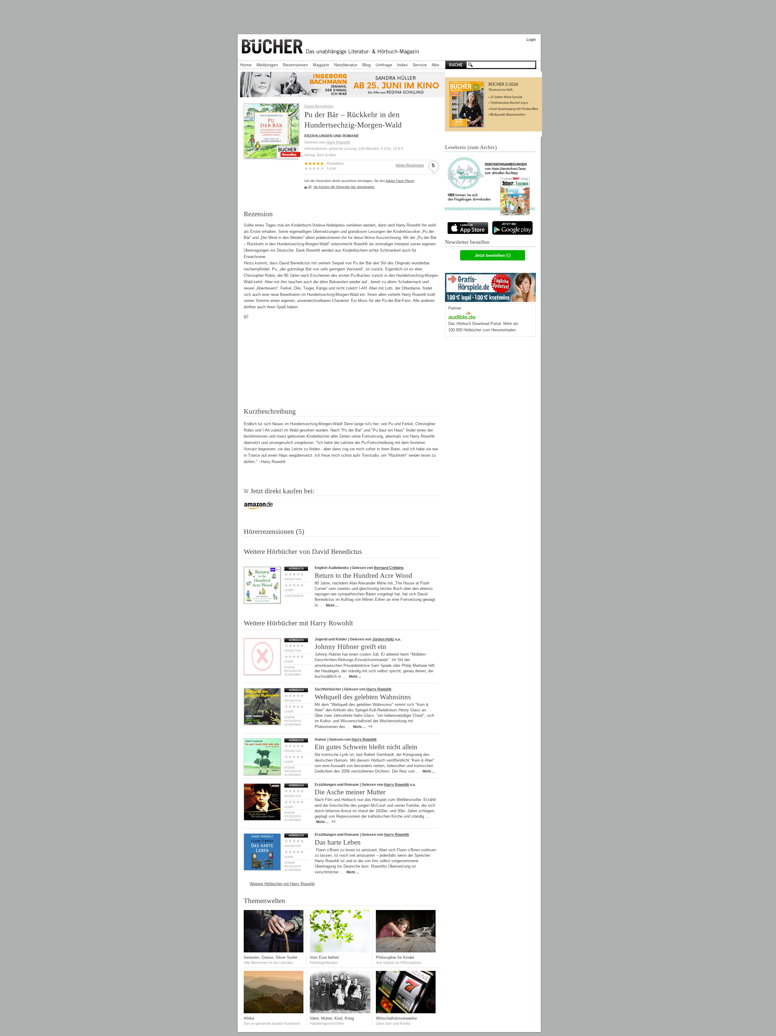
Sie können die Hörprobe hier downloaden (344, 187)
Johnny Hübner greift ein (350, 646)
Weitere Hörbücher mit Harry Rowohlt (282, 884)
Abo (435, 64)
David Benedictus (318, 106)
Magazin (321, 64)
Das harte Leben (338, 842)
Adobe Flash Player (400, 181)
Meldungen (267, 64)
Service (420, 64)
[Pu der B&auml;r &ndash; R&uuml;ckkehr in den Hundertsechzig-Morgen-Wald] (271, 156)
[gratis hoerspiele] (490, 286)
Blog (366, 64)
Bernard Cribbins (389, 568)
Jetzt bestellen (490, 255)
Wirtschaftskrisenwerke (396, 1018)
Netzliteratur (345, 64)
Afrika (249, 1018)
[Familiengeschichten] (340, 1012)
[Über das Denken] (406, 951)
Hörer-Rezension (410, 165)
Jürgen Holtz (383, 639)
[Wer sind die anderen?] (274, 1012)
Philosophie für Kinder (395, 957)
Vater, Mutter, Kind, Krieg (332, 1018)
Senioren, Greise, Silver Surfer (270, 957)
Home (246, 64)
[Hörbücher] (462, 315)
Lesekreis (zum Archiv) (471, 147)
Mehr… (332, 605)
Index (402, 64)
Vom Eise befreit (324, 957)
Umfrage (384, 64)
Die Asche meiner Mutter (350, 792)
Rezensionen (295, 64)
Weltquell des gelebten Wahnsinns (363, 697)
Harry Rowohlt (338, 142)
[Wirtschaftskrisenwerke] (406, 1012)
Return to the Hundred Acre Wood (363, 575)
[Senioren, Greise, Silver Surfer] (274, 951)
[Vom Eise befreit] (340, 951)
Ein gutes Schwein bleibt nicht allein (366, 747)
